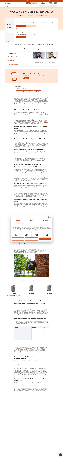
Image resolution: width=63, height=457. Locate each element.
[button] (56, 3)
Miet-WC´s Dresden (28, 350)
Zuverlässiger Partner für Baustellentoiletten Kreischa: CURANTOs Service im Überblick (30, 91)
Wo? (16, 28)
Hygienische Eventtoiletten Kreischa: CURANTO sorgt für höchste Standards (28, 90)
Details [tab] (31, 220)
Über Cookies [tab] (45, 220)
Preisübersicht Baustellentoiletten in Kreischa (23, 93)
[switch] (26, 235)
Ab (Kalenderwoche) (19, 32)
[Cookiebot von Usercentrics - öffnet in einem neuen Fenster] (47, 217)
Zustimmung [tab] (17, 220)
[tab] (10, 21)
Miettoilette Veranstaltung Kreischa (22, 88)
